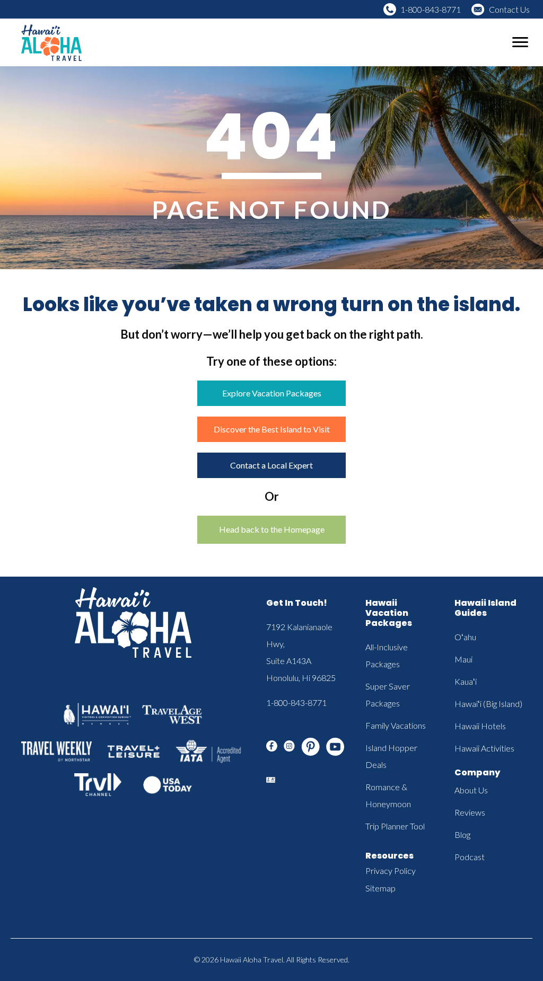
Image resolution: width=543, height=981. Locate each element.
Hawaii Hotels (480, 726)
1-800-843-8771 (430, 9)
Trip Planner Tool (395, 826)
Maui (463, 659)
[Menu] (520, 42)
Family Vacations (395, 725)
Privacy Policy (390, 870)
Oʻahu (465, 637)
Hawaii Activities (484, 748)
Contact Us (509, 9)
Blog (462, 834)
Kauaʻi (465, 681)
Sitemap (380, 888)
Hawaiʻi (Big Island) (488, 704)
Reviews (469, 812)
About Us (471, 790)
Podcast (469, 857)
